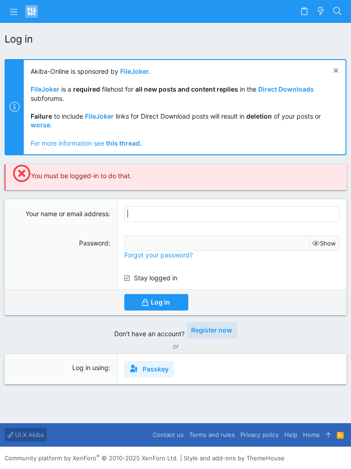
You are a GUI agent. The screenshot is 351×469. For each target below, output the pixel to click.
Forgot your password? (158, 255)
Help (291, 434)
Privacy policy (259, 434)
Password (93, 243)
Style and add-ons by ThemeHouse (234, 458)
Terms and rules (212, 434)
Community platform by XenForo (91, 458)
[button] (14, 11)
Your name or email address (67, 214)
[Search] (337, 11)
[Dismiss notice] (335, 71)
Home (311, 434)
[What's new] (321, 11)
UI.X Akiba (28, 434)
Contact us (168, 434)
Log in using (90, 367)
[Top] (328, 435)
